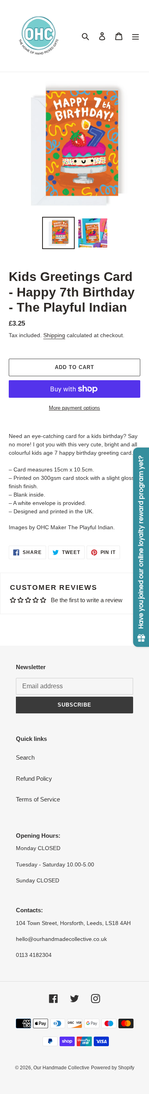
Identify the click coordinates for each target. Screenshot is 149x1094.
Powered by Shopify (112, 1067)
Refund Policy (34, 778)
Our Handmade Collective (61, 1067)
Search (25, 757)
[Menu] (135, 36)
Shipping (54, 335)
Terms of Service (38, 799)
